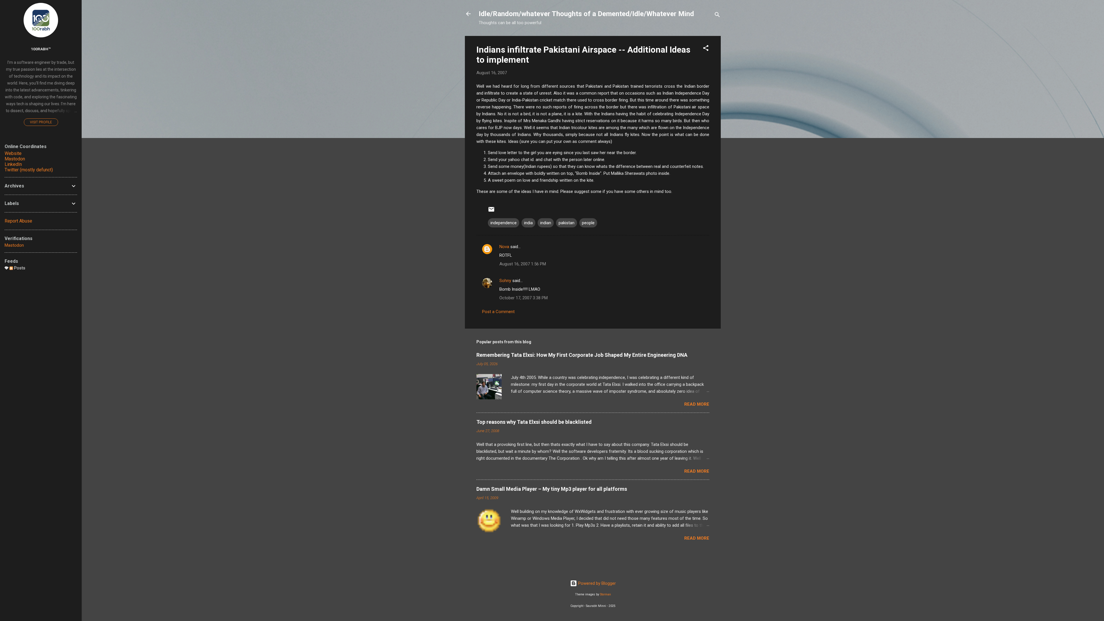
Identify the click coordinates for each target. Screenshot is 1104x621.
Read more (696, 404)
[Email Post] (491, 211)
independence (503, 222)
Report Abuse (18, 221)
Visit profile (41, 122)
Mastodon (15, 159)
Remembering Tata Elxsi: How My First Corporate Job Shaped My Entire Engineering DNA (581, 355)
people (588, 222)
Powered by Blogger (596, 583)
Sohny (505, 280)
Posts (19, 268)
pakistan (566, 222)
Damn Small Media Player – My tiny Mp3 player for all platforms (551, 489)
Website (13, 153)
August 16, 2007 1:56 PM (522, 264)
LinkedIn (13, 164)
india (528, 222)
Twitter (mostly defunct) (29, 169)
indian (545, 222)
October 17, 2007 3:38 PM (523, 297)
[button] (705, 49)
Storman (605, 594)
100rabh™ (41, 49)
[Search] (717, 15)
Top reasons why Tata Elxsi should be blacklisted (534, 422)
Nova (504, 246)
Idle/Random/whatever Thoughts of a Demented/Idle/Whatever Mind (586, 14)
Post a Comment (498, 311)
